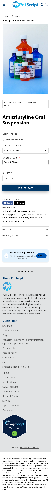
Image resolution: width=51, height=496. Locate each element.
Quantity (7, 173)
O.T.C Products (10, 386)
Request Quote (10, 396)
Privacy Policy (9, 348)
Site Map (7, 325)
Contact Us (8, 357)
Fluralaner (7, 410)
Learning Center (11, 391)
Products (16, 16)
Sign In (41, 256)
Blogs (5, 335)
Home (5, 16)
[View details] (7, 286)
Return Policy (9, 352)
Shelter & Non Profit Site (15, 366)
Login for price (9, 133)
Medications (9, 382)
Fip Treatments (10, 405)
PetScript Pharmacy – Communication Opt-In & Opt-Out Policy (23, 341)
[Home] (25, 4)
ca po (5, 362)
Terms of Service (11, 330)
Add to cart (26, 188)
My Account (8, 377)
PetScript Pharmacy (29, 447)
